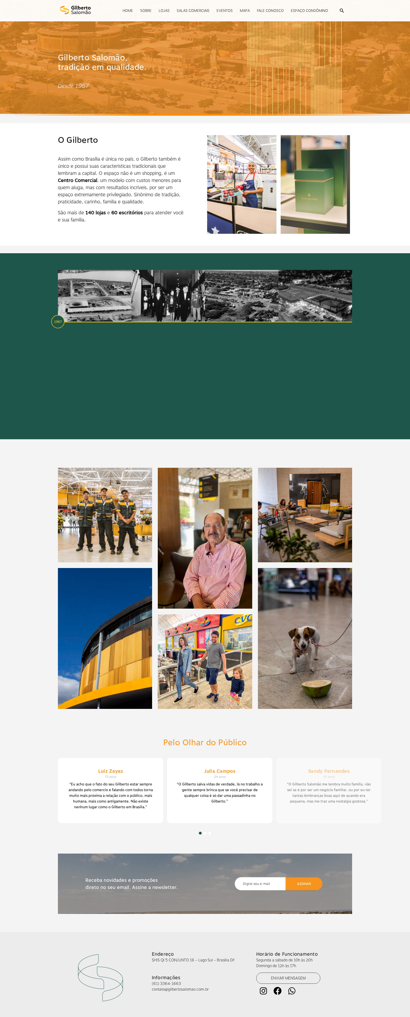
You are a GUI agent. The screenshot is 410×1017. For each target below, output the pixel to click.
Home (128, 11)
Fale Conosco (270, 11)
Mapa (245, 11)
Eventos (225, 11)
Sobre (146, 11)
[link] (288, 978)
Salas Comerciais (193, 11)
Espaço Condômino (309, 11)
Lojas (164, 11)
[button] (342, 10)
